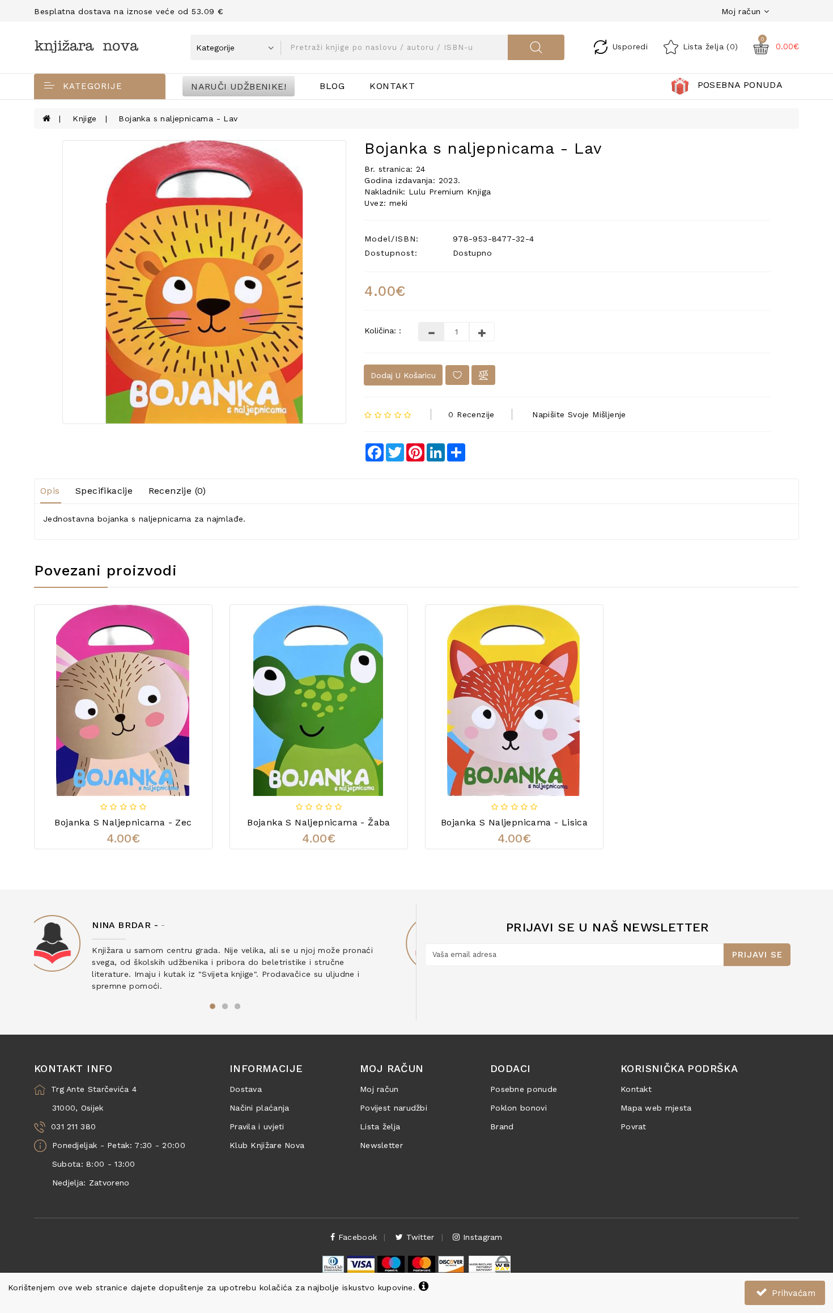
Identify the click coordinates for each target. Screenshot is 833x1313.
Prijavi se (757, 955)
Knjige (84, 118)
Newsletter (381, 1145)
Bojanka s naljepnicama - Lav (177, 118)
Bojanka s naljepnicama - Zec (123, 822)
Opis (50, 490)
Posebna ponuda (740, 84)
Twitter (418, 1237)
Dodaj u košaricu (403, 375)
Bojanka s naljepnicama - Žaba (318, 822)
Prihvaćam (792, 1293)
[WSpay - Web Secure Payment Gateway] (489, 1263)
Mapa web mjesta (656, 1107)
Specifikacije (104, 490)
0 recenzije (471, 414)
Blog (332, 86)
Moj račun (379, 1089)
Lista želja (380, 1126)
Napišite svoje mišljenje (579, 414)
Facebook (356, 1237)
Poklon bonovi (518, 1107)
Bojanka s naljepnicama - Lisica (514, 822)
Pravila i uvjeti (257, 1126)
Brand (502, 1126)
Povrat (633, 1126)
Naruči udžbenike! (238, 86)
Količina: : (382, 330)
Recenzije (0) (177, 490)
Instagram (481, 1237)
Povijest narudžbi (393, 1107)
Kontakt (392, 86)
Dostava (246, 1089)
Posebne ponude (523, 1089)
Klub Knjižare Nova (267, 1145)
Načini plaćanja (260, 1107)
